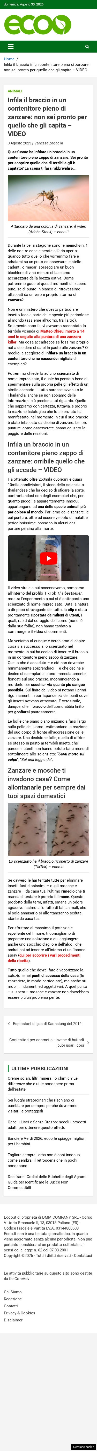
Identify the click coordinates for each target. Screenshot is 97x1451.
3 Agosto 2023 (19, 143)
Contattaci (83, 1255)
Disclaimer (13, 1320)
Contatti (11, 1306)
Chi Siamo (13, 1292)
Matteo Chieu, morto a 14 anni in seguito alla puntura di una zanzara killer (46, 337)
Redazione (13, 1299)
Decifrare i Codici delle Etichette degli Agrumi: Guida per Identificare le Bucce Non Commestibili (47, 1182)
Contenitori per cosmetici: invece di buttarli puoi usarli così (46, 1043)
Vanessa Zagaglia (48, 143)
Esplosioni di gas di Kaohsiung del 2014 (47, 1023)
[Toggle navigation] (10, 47)
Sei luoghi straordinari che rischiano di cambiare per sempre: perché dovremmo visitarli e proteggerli (43, 1105)
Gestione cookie (83, 1447)
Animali (15, 91)
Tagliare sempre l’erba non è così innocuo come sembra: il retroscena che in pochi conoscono (44, 1160)
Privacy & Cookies (19, 1313)
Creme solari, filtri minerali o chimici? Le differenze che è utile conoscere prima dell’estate (43, 1084)
